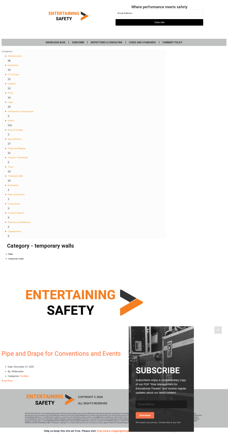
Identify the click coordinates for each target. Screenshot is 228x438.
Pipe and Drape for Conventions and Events (61, 353)
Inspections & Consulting (106, 42)
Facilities (24, 376)
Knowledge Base (55, 42)
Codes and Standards (142, 42)
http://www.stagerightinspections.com (120, 430)
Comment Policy (172, 42)
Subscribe (78, 42)
